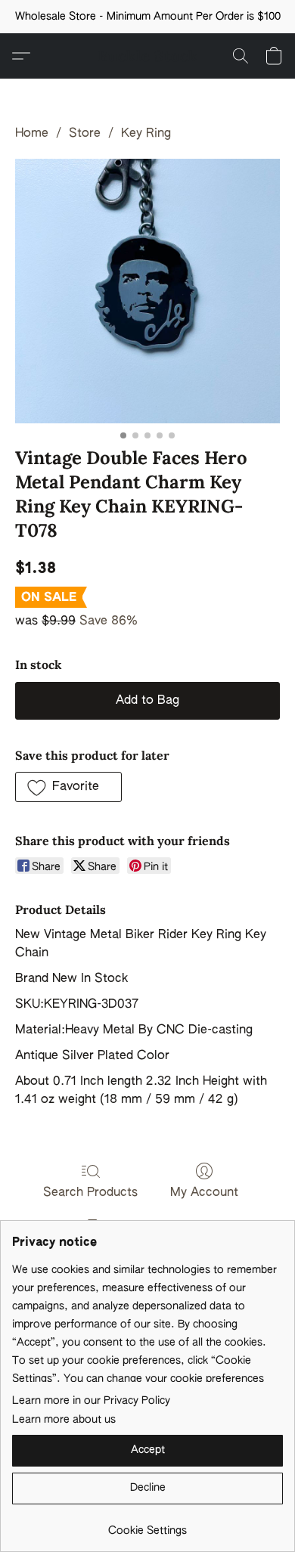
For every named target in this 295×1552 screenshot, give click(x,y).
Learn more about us (64, 1419)
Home (31, 134)
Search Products (90, 1193)
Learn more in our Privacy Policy (91, 1401)
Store (85, 134)
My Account (204, 1193)
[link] (147, 1525)
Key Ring (146, 134)
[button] (148, 56)
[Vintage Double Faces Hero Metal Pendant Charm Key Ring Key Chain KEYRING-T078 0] (147, 291)
